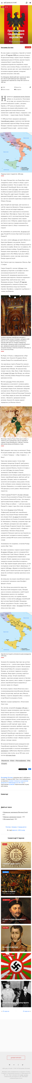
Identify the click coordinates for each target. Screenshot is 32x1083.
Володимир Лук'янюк (7, 47)
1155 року (9, 568)
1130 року (21, 268)
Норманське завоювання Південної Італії (15, 812)
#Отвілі (12, 760)
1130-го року (21, 830)
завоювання (4, 751)
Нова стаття (4, 7)
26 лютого (4, 552)
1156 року (19, 599)
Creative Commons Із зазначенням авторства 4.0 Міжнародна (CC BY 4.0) (16, 1073)
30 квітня (10, 510)
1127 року (15, 189)
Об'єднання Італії (8, 819)
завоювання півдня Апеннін (21, 96)
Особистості (6, 900)
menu (2, 3)
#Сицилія (4, 763)
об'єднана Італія (10, 755)
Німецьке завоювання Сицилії (12, 817)
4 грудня (8, 495)
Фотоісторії (6, 983)
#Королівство (5, 760)
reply (30, 87)
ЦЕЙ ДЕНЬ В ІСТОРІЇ (10, 2)
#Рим (28, 760)
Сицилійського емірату (8, 121)
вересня (14, 830)
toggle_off (30, 3)
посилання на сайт (16, 1076)
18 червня (18, 708)
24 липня (5, 373)
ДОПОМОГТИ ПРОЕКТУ (16, 1058)
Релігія (5, 844)
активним (11, 784)
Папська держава (18, 41)
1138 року (26, 495)
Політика (28, 47)
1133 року (9, 381)
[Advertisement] (16, 1035)
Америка (14, 827)
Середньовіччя (22, 827)
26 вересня (6, 1011)
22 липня (15, 517)
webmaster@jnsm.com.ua (16, 1078)
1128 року (14, 240)
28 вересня (26, 1011)
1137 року (9, 470)
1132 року (12, 373)
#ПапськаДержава (21, 760)
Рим (12, 41)
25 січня (20, 495)
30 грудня (24, 231)
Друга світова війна (8, 955)
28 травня (20, 605)
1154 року (10, 552)
